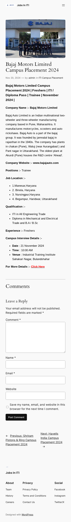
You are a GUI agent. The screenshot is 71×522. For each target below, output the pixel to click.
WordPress (27, 514)
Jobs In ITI (23, 5)
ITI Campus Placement (51, 77)
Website (11, 389)
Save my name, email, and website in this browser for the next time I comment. (37, 407)
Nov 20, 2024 (13, 77)
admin (32, 77)
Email (10, 373)
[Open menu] (63, 5)
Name (11, 357)
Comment (13, 319)
